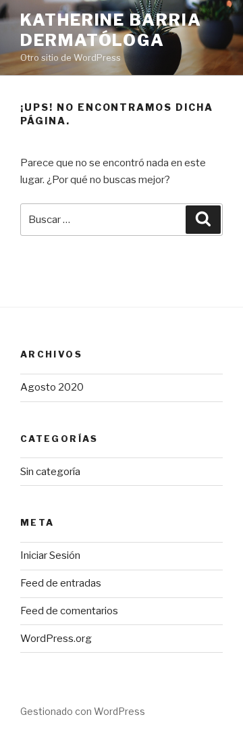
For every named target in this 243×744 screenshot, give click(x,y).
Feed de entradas (60, 583)
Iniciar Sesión (50, 555)
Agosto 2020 (52, 387)
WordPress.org (56, 639)
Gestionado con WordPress (82, 711)
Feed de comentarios (69, 611)
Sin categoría (50, 472)
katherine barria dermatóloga (111, 30)
